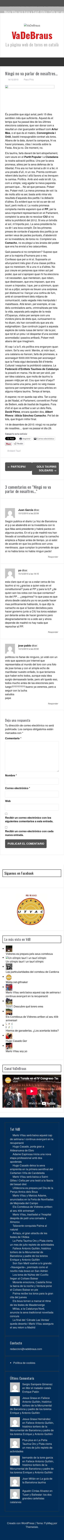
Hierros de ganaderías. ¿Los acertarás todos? (32, 1030)
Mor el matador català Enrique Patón (36, 1390)
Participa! (17, 466)
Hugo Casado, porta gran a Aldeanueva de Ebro (27, 1148)
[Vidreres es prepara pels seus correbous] (9, 948)
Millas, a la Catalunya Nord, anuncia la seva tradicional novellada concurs (31, 1312)
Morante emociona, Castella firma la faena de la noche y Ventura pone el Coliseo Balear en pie (31, 1285)
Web (8, 801)
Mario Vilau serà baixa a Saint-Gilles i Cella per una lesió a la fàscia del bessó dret (31, 1180)
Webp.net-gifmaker (17, 982)
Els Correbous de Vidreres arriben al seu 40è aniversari (32, 1018)
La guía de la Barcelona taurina (37, 1480)
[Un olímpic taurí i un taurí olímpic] (26, 957)
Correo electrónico (17, 788)
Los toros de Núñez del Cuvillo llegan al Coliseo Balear (29, 1276)
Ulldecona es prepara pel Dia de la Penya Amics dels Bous (31, 1190)
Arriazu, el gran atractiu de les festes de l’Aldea (28, 1235)
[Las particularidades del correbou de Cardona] (9, 966)
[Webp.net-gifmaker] (9, 977)
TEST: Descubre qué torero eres (24, 1006)
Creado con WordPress (20, 1523)
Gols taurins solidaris (46, 468)
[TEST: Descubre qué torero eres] (9, 1001)
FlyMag (48, 1523)
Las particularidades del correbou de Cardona (32, 972)
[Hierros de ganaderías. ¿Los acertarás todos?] (9, 1025)
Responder (53, 556)
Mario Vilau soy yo (16, 1051)
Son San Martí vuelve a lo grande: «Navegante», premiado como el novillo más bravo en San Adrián (31, 1267)
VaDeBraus (32, 35)
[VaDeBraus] (32, 26)
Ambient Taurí (14, 450)
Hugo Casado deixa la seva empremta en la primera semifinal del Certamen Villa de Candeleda (31, 1169)
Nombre (11, 775)
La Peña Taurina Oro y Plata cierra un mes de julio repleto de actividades (32, 1242)
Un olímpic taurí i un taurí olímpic (25, 961)
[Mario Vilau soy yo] (9, 1046)
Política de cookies (24, 1363)
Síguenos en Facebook (18, 873)
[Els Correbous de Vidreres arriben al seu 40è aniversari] (9, 1011)
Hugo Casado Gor (16, 1041)
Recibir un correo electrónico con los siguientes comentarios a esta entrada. (29, 819)
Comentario (13, 738)
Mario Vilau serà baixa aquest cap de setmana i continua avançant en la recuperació (33, 994)
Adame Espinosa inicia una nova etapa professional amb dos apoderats (30, 1157)
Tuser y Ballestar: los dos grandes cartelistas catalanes (31, 1498)
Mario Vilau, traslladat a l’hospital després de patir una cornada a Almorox (30, 1218)
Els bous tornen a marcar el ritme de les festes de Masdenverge (30, 1303)
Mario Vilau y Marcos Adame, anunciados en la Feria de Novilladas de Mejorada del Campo (31, 1199)
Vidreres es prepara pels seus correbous (29, 954)
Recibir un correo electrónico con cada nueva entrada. (29, 833)
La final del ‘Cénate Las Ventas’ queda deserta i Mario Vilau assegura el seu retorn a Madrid (31, 1323)
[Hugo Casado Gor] (9, 1035)
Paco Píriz (29, 79)
